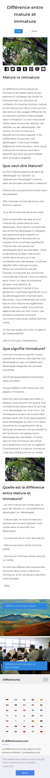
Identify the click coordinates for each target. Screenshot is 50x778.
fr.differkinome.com (15, 741)
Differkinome (11, 679)
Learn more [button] (8, 766)
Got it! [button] (25, 773)
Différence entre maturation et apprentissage (20, 665)
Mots (19, 31)
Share (34, 31)
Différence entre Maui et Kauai (20, 606)
